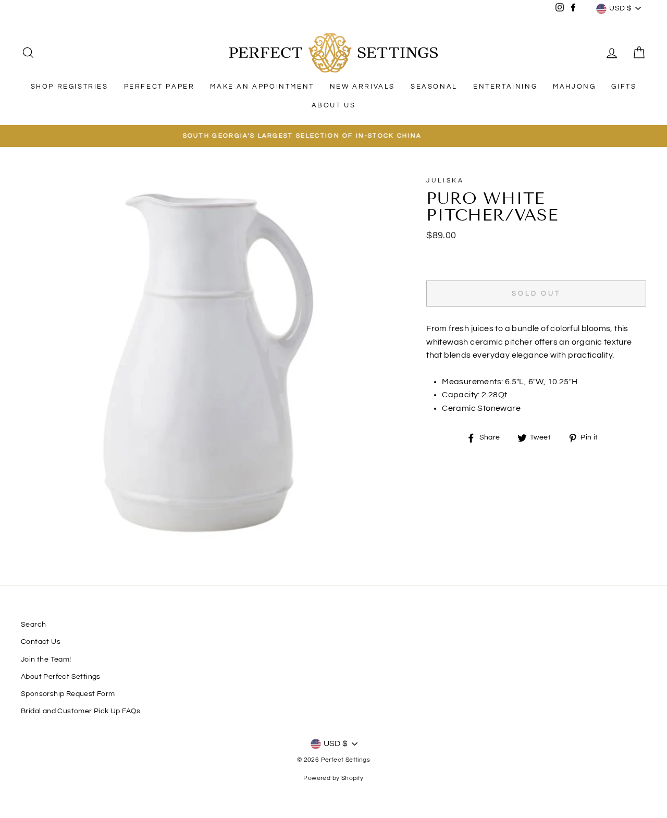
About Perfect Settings (61, 676)
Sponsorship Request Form (68, 694)
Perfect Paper (159, 86)
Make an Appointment (262, 86)
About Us (334, 105)
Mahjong (574, 86)
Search (33, 624)
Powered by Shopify (333, 778)
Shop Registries (69, 86)
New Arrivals (362, 86)
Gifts (623, 86)
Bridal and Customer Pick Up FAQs (81, 711)
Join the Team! (46, 659)
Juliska (445, 180)
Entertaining (505, 86)
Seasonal (434, 86)
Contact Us (40, 641)
